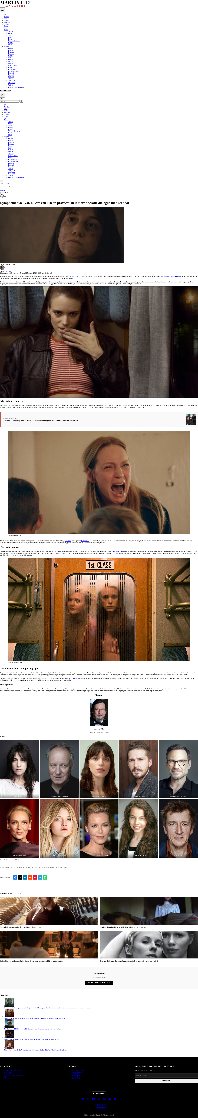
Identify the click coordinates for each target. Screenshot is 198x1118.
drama (7, 867)
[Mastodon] (109, 1099)
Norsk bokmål (13, 65)
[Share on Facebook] (15, 877)
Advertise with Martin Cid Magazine (14, 1075)
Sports (6, 26)
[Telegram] (115, 1099)
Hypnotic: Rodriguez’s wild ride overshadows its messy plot (20, 927)
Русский (11, 75)
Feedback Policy (76, 1077)
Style (10, 35)
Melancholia (85, 541)
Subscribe (166, 1081)
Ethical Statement (76, 1072)
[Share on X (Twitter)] (20, 877)
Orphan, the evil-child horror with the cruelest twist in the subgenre (123, 927)
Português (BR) (13, 71)
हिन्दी (9, 57)
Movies (6, 17)
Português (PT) (13, 69)
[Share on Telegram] (40, 877)
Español (11, 50)
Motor (10, 44)
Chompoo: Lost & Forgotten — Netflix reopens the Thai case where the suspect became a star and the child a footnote (52, 1008)
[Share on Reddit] (30, 877)
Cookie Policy (101, 1107)
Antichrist (68, 541)
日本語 (10, 61)
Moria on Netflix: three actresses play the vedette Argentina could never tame (33, 1039)
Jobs (5, 1077)
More (6, 30)
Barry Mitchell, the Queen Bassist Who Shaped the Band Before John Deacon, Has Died (38, 1050)
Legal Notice (101, 1105)
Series (6, 1018)
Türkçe (10, 78)
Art (5, 28)
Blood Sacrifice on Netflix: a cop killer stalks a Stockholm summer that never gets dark (36, 1018)
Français (11, 54)
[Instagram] (99, 1099)
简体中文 (11, 83)
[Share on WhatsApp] (45, 877)
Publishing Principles (77, 1070)
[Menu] (2, 9)
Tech (5, 18)
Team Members (8, 1074)
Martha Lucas (6, 271)
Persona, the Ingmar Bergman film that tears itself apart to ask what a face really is (129, 961)
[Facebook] (83, 1099)
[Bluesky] (104, 1099)
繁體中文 (11, 85)
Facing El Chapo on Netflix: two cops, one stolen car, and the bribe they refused (35, 1029)
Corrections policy (76, 1075)
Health (10, 43)
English (6, 46)
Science (6, 24)
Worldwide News (14, 41)
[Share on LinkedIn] (25, 877)
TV (5, 15)
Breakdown (5, 198)
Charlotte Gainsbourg (26, 867)
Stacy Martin (64, 867)
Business (7, 22)
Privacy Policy (101, 1108)
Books (10, 33)
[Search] (2, 95)
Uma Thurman (38, 867)
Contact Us (7, 1078)
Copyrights (101, 1109)
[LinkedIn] (93, 1099)
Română (11, 73)
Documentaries (9, 1008)
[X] (88, 1099)
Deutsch (11, 52)
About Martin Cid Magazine (12, 1070)
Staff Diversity (75, 1078)
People (10, 37)
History (10, 39)
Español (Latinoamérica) (16, 87)
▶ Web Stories (99, 1093)
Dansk (10, 56)
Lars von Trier (73, 276)
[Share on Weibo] (35, 877)
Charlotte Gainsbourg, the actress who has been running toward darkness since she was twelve (40, 420)
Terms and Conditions (101, 1104)
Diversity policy (76, 1074)
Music (6, 20)
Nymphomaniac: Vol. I (51, 867)
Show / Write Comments (99, 983)
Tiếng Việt (11, 80)
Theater (10, 31)
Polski (10, 67)
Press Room (7, 1072)
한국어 (10, 63)
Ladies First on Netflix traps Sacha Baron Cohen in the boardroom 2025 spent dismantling (31, 961)
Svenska (11, 77)
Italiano (10, 59)
